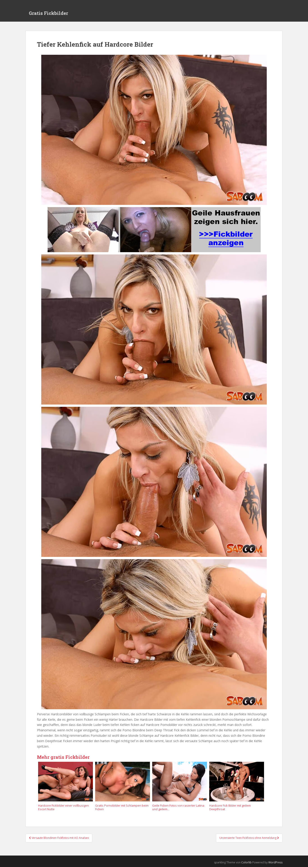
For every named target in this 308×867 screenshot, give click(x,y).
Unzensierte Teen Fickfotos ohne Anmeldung (248, 838)
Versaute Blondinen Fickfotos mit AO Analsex (60, 838)
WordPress (275, 862)
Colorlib (246, 862)
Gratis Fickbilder (48, 13)
